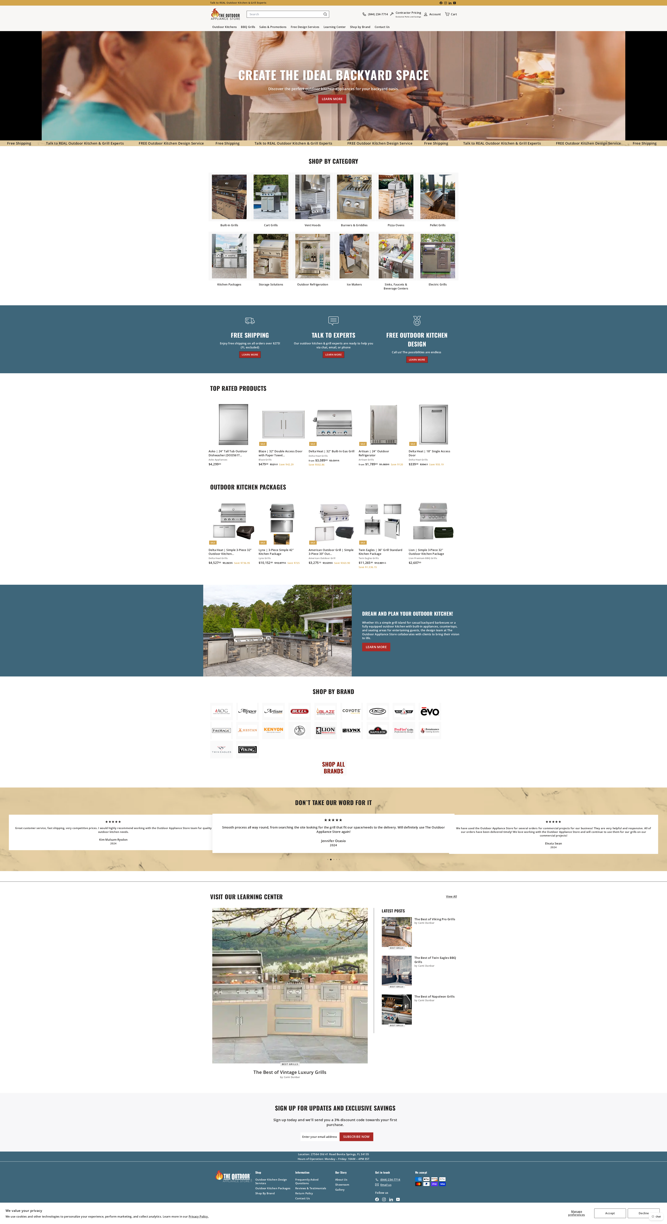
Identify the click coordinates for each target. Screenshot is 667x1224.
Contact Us (382, 27)
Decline (644, 1213)
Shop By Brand (265, 1193)
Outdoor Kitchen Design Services (271, 1181)
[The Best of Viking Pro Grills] (397, 932)
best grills (290, 1064)
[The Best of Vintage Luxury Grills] (290, 985)
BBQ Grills (248, 27)
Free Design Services (305, 27)
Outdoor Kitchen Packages (272, 1188)
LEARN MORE (332, 99)
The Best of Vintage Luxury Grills (289, 1072)
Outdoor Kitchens (224, 27)
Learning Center (335, 27)
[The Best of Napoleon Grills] (397, 1009)
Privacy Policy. (199, 1216)
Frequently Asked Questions (306, 1181)
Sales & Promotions (272, 27)
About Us (341, 1179)
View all (451, 896)
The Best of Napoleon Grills (434, 996)
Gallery (340, 1189)
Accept (610, 1213)
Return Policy (304, 1193)
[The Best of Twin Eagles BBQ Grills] (397, 971)
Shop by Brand (360, 27)
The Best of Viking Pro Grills (434, 919)
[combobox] (288, 14)
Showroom (342, 1184)
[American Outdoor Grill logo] (221, 711)
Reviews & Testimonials (310, 1188)
